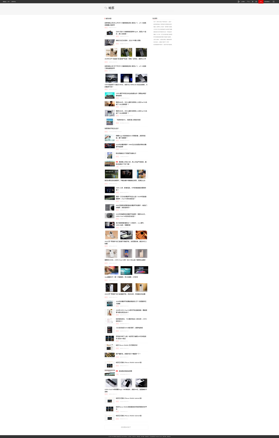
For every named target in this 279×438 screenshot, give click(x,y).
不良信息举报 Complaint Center (156, 436)
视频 (117, 166)
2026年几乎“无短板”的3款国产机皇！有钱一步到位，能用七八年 (125, 59)
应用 (8, 1)
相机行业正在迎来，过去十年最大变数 (128, 40)
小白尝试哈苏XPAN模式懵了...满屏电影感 (129, 328)
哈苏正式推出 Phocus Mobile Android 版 (129, 362)
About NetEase (124, 436)
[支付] (253, 1)
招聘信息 (138, 436)
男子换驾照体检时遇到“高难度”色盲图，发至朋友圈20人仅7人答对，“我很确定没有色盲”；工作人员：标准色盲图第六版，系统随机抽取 (164, 37)
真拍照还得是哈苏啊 (125, 371)
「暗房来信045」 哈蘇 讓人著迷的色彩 (128, 120)
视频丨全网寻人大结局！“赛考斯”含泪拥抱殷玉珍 (164, 26)
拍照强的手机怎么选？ (112, 128)
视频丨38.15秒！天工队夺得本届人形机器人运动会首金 (164, 34)
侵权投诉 (169, 436)
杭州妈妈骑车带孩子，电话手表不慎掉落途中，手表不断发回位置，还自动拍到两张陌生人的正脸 (164, 44)
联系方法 (134, 436)
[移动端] (239, 1)
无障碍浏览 (13, 1)
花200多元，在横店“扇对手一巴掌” (161, 42)
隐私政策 (147, 436)
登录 (261, 1)
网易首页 (4, 1)
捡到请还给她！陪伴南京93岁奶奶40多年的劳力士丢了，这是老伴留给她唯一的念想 (164, 24)
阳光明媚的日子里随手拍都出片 (126, 153)
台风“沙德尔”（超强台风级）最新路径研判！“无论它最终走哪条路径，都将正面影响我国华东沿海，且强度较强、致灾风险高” (164, 39)
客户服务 (142, 436)
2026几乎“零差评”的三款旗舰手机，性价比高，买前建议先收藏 (125, 294)
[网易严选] (248, 1)
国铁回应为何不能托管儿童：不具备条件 (163, 31)
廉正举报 (164, 436)
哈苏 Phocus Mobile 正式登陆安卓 (126, 345)
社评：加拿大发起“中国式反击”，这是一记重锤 (164, 21)
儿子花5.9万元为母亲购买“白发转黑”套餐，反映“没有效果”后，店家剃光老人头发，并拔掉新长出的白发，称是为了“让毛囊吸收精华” (164, 29)
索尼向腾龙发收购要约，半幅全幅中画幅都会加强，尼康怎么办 (125, 180)
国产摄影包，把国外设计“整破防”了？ (128, 354)
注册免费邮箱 (266, 1)
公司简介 (130, 436)
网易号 (106, 27)
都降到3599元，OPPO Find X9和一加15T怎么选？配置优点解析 (125, 260)
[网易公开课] (243, 1)
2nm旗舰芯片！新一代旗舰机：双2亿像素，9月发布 (121, 277)
